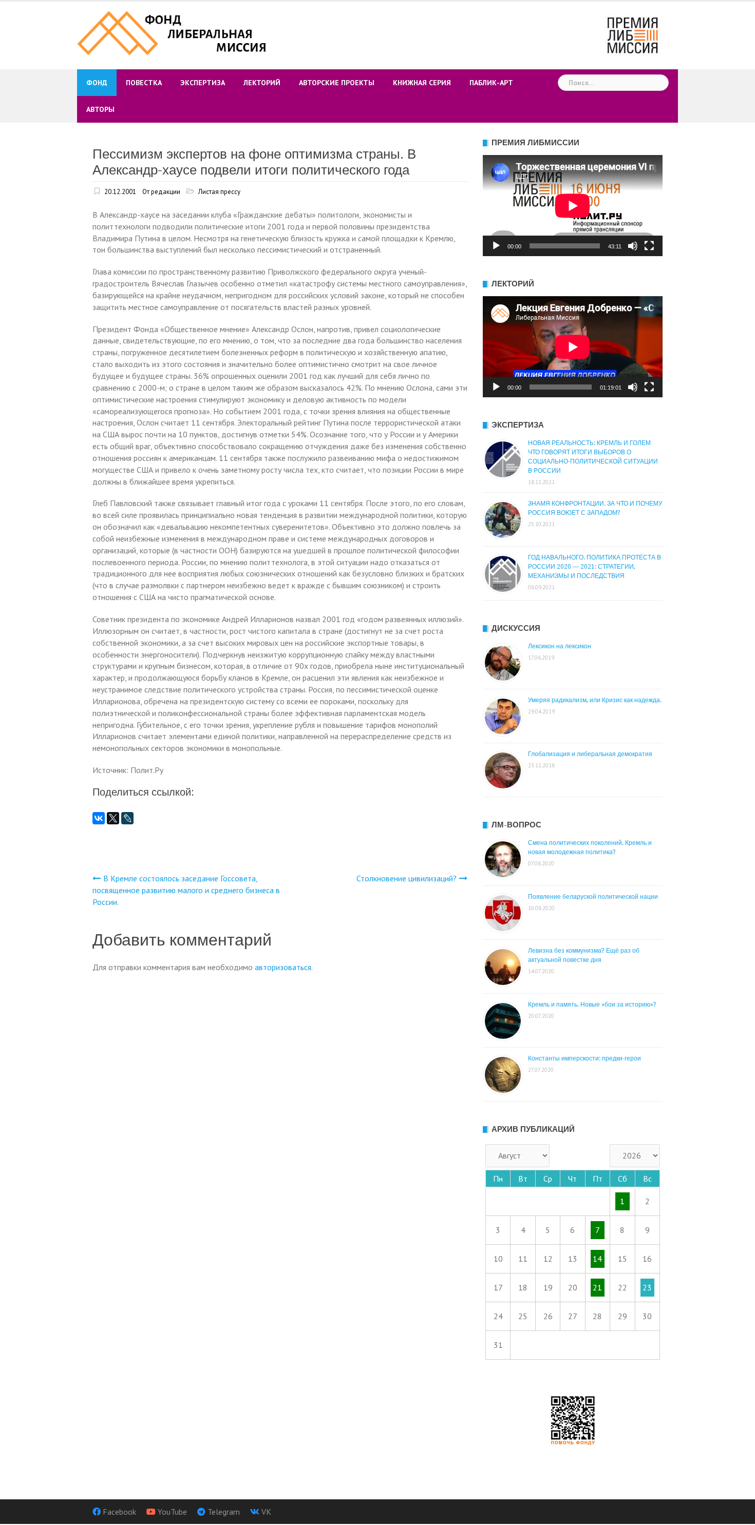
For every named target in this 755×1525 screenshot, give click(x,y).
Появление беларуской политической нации (593, 896)
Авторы (100, 109)
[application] (573, 205)
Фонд (96, 82)
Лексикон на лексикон (559, 646)
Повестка (144, 82)
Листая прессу (219, 191)
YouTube (172, 1512)
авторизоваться (283, 967)
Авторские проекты (336, 82)
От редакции (161, 191)
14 (597, 1258)
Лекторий (261, 82)
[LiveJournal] (127, 818)
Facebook (119, 1512)
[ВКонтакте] (98, 818)
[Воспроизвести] (496, 246)
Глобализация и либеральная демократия (590, 754)
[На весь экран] (649, 246)
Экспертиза (202, 82)
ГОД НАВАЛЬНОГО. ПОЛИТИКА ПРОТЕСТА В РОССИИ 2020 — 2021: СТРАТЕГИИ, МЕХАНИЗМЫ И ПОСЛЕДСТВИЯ (594, 567)
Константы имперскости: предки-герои (584, 1058)
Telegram (223, 1512)
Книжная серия (422, 82)
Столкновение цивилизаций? (406, 878)
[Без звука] (633, 246)
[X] (113, 818)
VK (266, 1512)
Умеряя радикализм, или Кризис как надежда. (595, 700)
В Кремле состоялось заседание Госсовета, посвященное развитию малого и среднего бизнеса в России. (186, 890)
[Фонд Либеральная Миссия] (173, 32)
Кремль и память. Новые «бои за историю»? (592, 1004)
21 (597, 1287)
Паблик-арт (491, 82)
